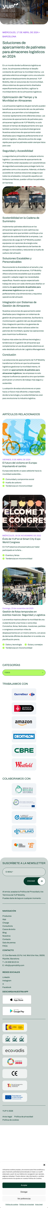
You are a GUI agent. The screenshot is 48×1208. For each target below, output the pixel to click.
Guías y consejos (35, 645)
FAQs (5, 946)
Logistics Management (35, 349)
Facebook (6, 987)
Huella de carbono (13, 483)
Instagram (6, 981)
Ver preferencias (24, 1199)
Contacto (6, 939)
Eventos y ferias (12, 555)
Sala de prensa (9, 943)
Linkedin (6, 977)
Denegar (24, 1192)
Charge (5, 923)
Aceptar (24, 1185)
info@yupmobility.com (14, 965)
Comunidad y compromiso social (20, 479)
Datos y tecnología (14, 645)
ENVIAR (31, 881)
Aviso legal (39, 1204)
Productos (6, 916)
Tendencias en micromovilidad (19, 486)
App (4, 919)
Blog (4, 933)
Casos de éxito (8, 929)
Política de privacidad (26, 1204)
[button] (44, 1165)
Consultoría (7, 926)
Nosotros (6, 936)
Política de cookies (12, 1204)
